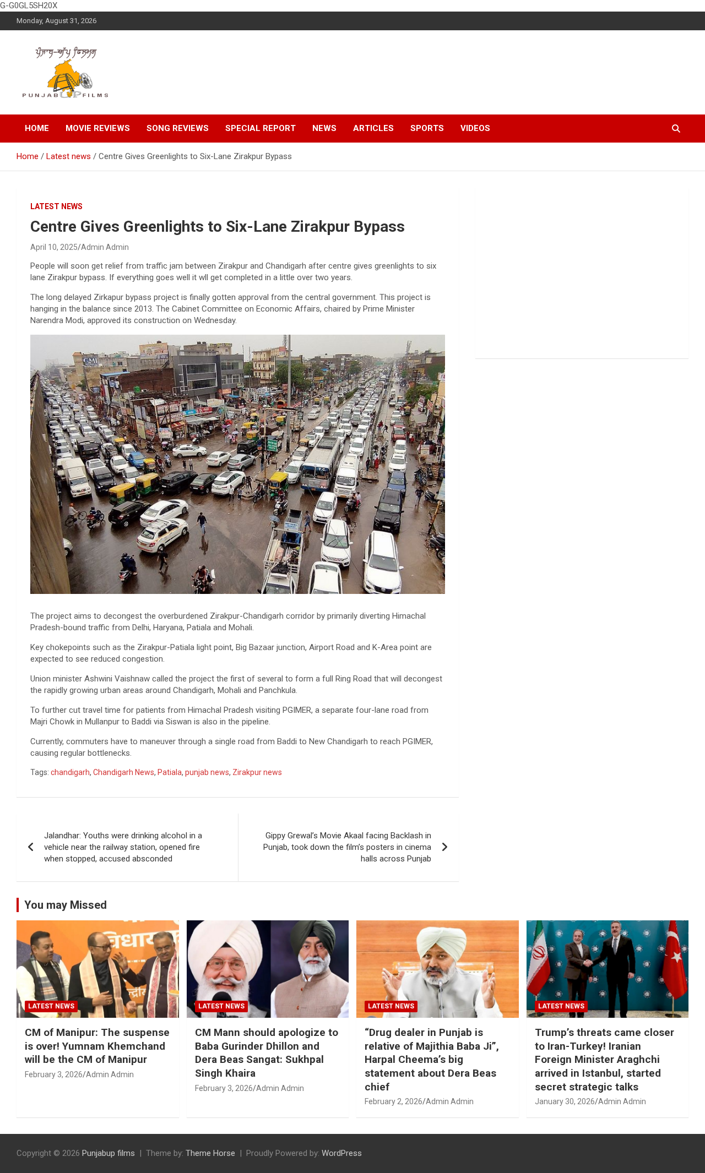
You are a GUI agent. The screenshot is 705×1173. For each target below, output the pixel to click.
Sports (427, 128)
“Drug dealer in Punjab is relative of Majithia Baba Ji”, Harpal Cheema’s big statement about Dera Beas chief (432, 1059)
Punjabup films (108, 1153)
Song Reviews (178, 128)
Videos (475, 128)
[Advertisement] (582, 273)
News (324, 128)
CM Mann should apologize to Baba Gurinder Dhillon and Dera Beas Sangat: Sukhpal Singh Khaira (266, 1052)
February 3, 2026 (54, 1074)
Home (37, 128)
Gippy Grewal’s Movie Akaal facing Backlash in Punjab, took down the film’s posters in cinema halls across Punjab (347, 847)
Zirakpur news (257, 772)
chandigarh (70, 772)
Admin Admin (105, 247)
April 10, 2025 (54, 247)
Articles (373, 128)
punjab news (207, 772)
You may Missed (65, 905)
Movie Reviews (98, 128)
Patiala (170, 772)
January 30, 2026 (565, 1101)
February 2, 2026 (393, 1101)
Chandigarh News (123, 772)
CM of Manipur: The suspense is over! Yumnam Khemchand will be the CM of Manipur (97, 1046)
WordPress (342, 1153)
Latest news (56, 206)
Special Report (260, 128)
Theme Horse (210, 1153)
